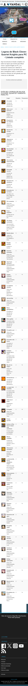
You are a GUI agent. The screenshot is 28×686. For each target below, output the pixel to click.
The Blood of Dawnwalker (20, 1)
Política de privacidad (5, 665)
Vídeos (5, 44)
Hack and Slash (10, 14)
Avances (4, 41)
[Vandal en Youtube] (21, 645)
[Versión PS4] (16, 20)
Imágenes (23, 41)
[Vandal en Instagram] (15, 645)
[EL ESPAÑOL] (26, 4)
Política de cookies (5, 670)
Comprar (22, 19)
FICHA (4, 39)
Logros (14, 32)
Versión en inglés (14, 679)
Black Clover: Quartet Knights (14, 10)
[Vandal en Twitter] (9, 645)
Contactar (3, 661)
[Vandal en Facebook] (3, 645)
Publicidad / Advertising (6, 663)
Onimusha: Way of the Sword (8, 1)
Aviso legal (3, 667)
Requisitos (13, 39)
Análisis (13, 41)
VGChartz (3, 674)
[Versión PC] (11, 20)
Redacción (3, 659)
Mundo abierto (23, 14)
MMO (17, 14)
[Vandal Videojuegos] (14, 4)
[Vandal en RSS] (3, 650)
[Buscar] (22, 4)
